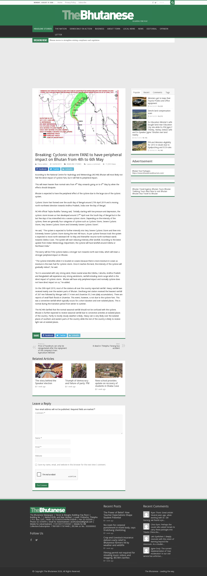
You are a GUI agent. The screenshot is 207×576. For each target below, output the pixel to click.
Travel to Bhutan (150, 193)
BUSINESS (99, 29)
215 (161, 116)
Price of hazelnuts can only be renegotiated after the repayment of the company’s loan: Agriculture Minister (52, 348)
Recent (146, 92)
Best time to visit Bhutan (156, 191)
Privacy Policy (70, 3)
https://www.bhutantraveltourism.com (147, 173)
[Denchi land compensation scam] (139, 114)
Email (38, 447)
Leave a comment (93, 164)
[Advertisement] (103, 63)
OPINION (164, 29)
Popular (136, 92)
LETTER (58, 35)
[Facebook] (153, 2)
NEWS (140, 29)
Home (60, 3)
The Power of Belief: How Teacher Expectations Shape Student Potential (118, 515)
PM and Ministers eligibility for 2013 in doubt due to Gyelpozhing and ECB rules (159, 145)
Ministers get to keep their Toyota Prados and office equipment (159, 100)
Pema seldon (42, 164)
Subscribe (82, 3)
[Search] (172, 2)
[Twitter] (155, 2)
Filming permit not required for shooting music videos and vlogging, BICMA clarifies (119, 555)
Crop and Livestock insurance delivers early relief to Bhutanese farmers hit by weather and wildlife (118, 541)
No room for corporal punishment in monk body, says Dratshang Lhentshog (119, 527)
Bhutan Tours (158, 189)
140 (161, 150)
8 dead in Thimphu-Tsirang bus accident (106, 346)
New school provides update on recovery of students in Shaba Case (107, 383)
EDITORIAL (152, 29)
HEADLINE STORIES (43, 29)
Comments (157, 92)
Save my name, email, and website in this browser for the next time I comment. (72, 465)
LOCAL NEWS (129, 29)
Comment (40, 413)
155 (146, 138)
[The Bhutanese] (103, 14)
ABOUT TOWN (113, 29)
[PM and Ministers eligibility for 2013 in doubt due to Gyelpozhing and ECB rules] (139, 146)
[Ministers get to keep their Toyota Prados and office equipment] (139, 102)
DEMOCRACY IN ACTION (81, 29)
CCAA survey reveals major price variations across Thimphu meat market (79, 40)
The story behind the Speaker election (45, 382)
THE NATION (61, 29)
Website (38, 456)
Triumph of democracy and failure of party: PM (77, 382)
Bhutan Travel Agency (141, 189)
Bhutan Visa (137, 193)
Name (38, 438)
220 (161, 106)
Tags (168, 92)
